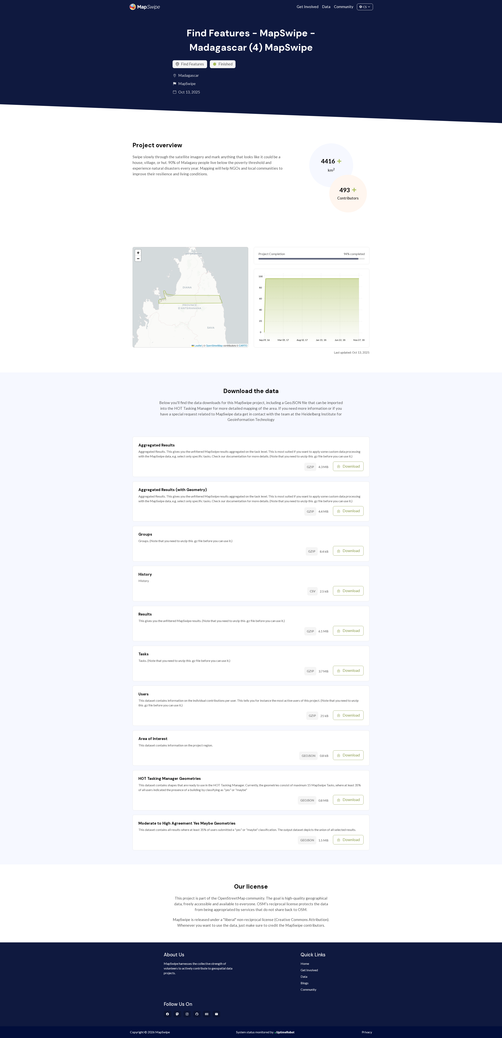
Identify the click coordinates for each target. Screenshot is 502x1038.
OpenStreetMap (214, 345)
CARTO (243, 345)
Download (351, 466)
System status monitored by (255, 1032)
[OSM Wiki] (207, 1014)
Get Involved (307, 6)
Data (326, 6)
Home (305, 963)
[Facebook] (167, 1014)
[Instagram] (187, 1014)
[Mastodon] (177, 1014)
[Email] (216, 1014)
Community (343, 6)
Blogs (304, 983)
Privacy (367, 1032)
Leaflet (198, 345)
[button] (138, 252)
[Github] (197, 1014)
